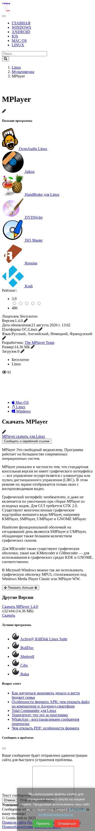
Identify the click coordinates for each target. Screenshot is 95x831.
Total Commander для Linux (34, 710)
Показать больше (20, 587)
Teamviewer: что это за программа (40, 715)
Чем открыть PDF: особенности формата (45, 728)
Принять (43, 823)
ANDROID (21, 32)
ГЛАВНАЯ (21, 23)
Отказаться (67, 823)
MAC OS (19, 40)
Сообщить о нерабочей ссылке (26, 441)
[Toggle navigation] (4, 16)
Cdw (23, 665)
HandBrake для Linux (42, 194)
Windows (23, 411)
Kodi (29, 286)
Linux (20, 407)
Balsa (24, 674)
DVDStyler (34, 217)
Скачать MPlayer (20, 606)
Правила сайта (14, 822)
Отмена (9, 800)
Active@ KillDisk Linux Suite (43, 639)
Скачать (8, 615)
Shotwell (26, 656)
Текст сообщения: (16, 795)
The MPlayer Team (39, 342)
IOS (15, 36)
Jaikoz (30, 172)
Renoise (31, 263)
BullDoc (26, 648)
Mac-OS (22, 402)
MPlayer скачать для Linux (23, 436)
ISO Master (34, 240)
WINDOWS (21, 27)
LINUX (18, 45)
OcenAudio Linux (33, 149)
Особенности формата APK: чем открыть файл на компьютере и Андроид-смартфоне (51, 704)
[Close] (4, 748)
